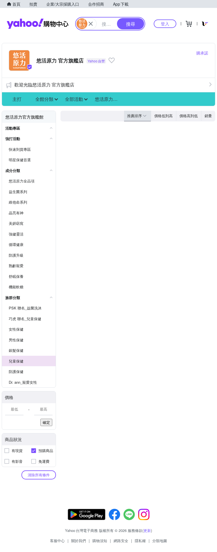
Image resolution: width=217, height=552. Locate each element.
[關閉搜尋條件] (90, 23)
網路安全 (121, 540)
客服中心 (57, 540)
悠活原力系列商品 (108, 99)
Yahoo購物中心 (37, 23)
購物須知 (99, 540)
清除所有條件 (39, 474)
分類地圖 (159, 540)
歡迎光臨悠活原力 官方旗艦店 (44, 84)
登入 (165, 24)
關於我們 (78, 540)
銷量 (208, 115)
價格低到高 (163, 115)
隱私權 (140, 540)
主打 (16, 99)
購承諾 (202, 53)
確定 (46, 422)
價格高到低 (188, 115)
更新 (147, 530)
